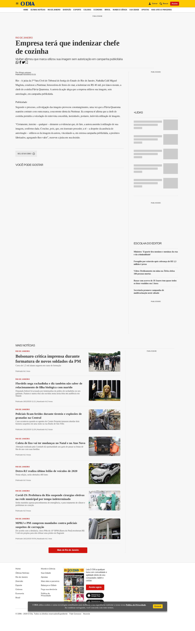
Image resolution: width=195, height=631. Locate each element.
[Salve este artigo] (26, 63)
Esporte (77, 10)
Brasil (107, 10)
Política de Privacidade (46, 594)
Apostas (145, 10)
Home (25, 10)
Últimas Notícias (38, 10)
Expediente (63, 614)
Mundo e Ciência (120, 10)
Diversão (67, 10)
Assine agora (95, 587)
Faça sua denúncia (49, 589)
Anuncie (86, 614)
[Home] (28, 5)
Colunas (87, 10)
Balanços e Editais (48, 585)
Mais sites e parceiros (161, 10)
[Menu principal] (17, 3)
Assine (175, 4)
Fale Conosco (75, 614)
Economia (98, 10)
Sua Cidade (134, 10)
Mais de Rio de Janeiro (68, 550)
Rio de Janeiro (54, 10)
